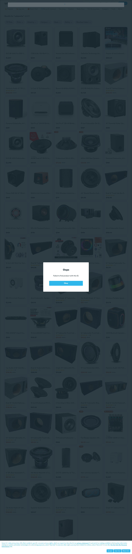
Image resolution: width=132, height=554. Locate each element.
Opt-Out (117, 551)
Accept (110, 551)
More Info (126, 551)
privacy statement (83, 543)
